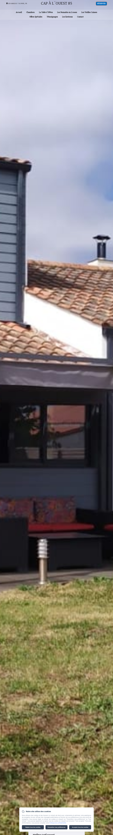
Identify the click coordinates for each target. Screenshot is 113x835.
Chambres (30, 12)
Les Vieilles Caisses (89, 12)
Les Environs (67, 17)
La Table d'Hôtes (46, 12)
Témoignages (52, 17)
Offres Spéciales (35, 17)
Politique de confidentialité (57, 823)
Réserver (101, 3)
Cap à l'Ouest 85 (56, 3)
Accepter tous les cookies (80, 827)
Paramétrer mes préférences (56, 827)
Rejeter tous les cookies (32, 827)
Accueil (19, 12)
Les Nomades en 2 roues (67, 12)
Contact (80, 17)
